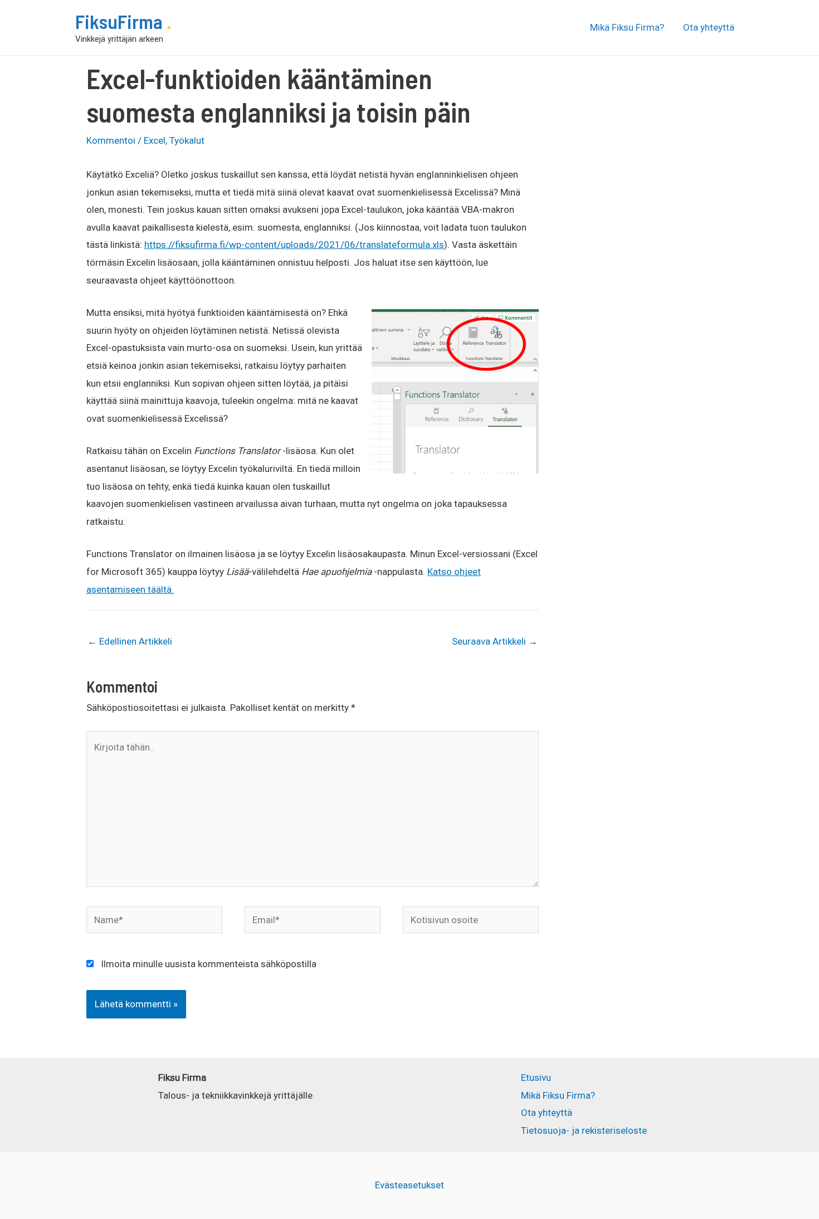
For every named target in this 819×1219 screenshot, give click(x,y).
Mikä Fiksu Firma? (627, 27)
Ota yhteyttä (708, 27)
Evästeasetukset (409, 1185)
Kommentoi (110, 140)
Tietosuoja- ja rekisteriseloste (584, 1130)
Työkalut (186, 140)
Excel (154, 140)
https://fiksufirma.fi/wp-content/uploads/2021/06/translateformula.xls (294, 244)
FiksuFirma (121, 21)
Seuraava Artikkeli (495, 641)
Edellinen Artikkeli (129, 641)
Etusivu (536, 1077)
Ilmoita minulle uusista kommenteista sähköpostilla (208, 963)
